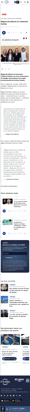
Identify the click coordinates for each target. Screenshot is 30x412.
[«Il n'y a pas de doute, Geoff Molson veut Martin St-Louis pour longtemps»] (8, 201)
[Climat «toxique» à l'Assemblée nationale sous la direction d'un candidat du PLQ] (4, 299)
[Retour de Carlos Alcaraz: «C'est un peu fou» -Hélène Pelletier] (10, 339)
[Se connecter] (28, 2)
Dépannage (19, 388)
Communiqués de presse (6, 391)
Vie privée (13, 388)
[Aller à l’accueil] (6, 3)
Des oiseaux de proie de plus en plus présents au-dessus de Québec (19, 290)
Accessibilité (13, 390)
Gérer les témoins (5, 390)
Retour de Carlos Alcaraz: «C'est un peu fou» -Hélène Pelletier (10, 353)
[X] (16, 395)
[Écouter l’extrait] (4, 33)
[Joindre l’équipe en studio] (21, 2)
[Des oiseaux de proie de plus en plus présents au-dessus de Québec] (4, 287)
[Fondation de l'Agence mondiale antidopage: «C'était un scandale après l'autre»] (8, 222)
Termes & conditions (5, 388)
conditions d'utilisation (7, 270)
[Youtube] (19, 395)
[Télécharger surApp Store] (5, 401)
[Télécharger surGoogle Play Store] (17, 401)
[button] (7, 409)
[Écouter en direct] (15, 2)
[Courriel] (8, 69)
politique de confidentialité (13, 269)
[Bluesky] (10, 395)
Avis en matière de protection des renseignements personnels (16, 265)
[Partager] (26, 32)
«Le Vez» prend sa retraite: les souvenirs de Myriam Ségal (18, 316)
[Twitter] (5, 69)
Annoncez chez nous (23, 391)
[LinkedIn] (13, 395)
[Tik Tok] (7, 395)
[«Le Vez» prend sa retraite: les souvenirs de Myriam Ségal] (4, 313)
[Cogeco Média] (19, 381)
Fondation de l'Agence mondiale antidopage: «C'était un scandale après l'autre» (20, 226)
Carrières (15, 391)
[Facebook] (2, 69)
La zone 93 (15, 408)
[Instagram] (4, 395)
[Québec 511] (27, 382)
